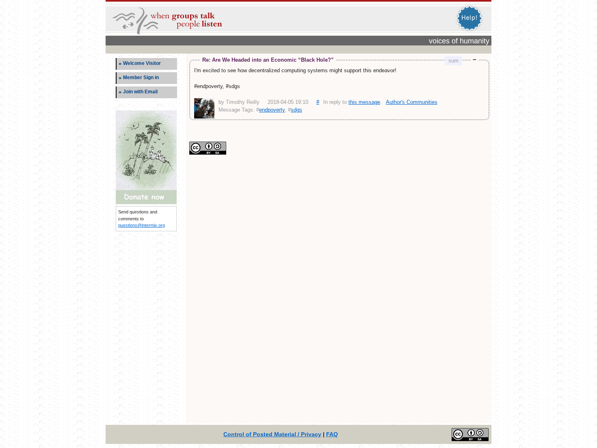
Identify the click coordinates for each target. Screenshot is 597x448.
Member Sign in (141, 77)
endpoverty (272, 110)
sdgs (296, 110)
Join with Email (140, 92)
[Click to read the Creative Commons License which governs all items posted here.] (207, 153)
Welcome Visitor (142, 63)
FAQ (332, 434)
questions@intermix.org (141, 225)
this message (364, 102)
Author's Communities (411, 102)
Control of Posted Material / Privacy (272, 434)
